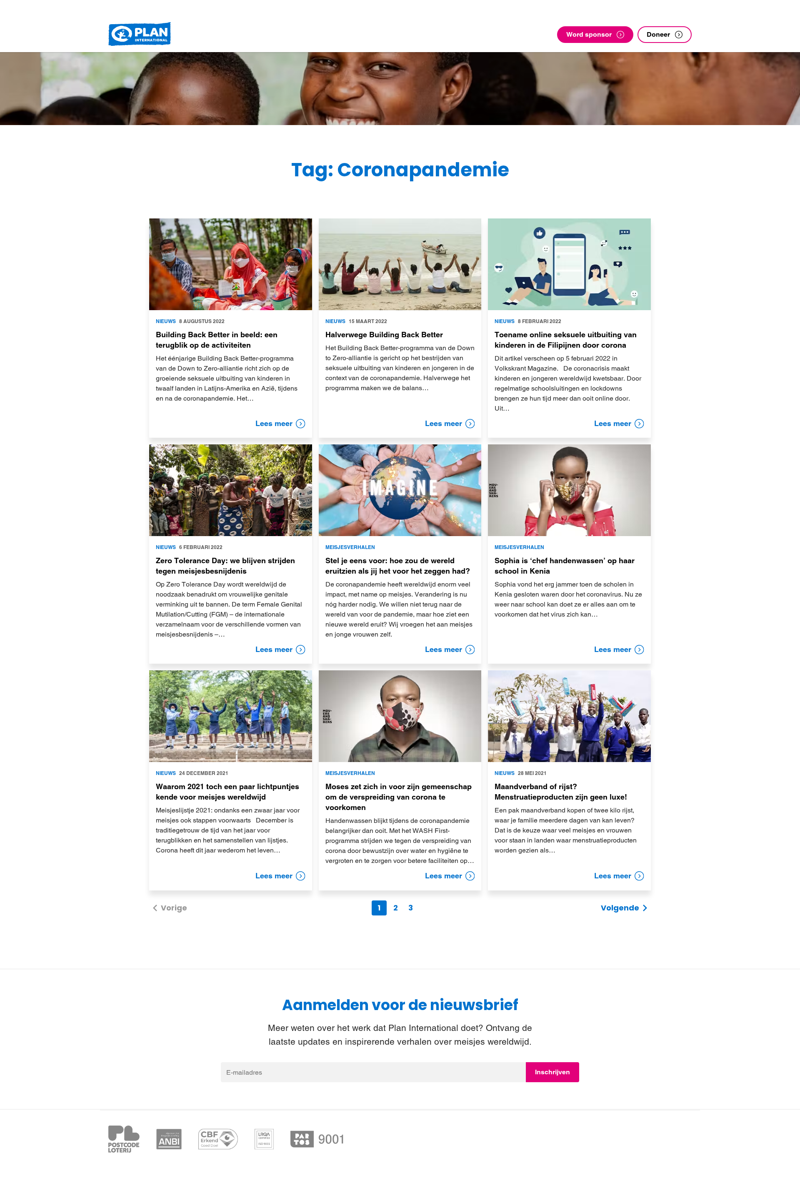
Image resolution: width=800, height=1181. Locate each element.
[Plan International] (139, 34)
